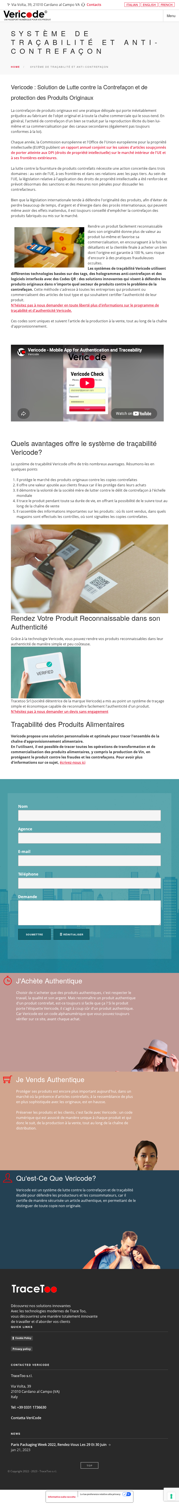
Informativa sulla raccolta (62, 1496)
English (149, 5)
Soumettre (34, 934)
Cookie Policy (23, 1338)
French (167, 5)
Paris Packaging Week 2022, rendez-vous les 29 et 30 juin (59, 1444)
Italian (132, 5)
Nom (23, 806)
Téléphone (28, 874)
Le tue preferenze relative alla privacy (100, 1494)
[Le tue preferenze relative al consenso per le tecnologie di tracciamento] (171, 1496)
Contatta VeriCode (26, 1417)
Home (15, 66)
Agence (25, 828)
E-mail (24, 851)
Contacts (94, 4)
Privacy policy (22, 1349)
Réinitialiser (72, 934)
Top (89, 1465)
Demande (27, 896)
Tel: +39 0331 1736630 (28, 1407)
